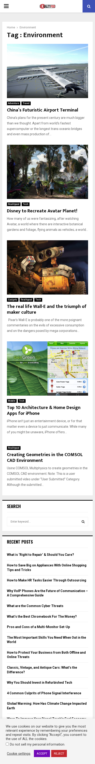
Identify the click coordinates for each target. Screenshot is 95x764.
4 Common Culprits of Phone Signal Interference (44, 693)
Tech (25, 204)
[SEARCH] (83, 521)
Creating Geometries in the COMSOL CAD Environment (45, 457)
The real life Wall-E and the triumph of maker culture (46, 309)
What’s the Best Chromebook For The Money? (42, 616)
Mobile (11, 401)
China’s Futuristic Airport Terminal (42, 110)
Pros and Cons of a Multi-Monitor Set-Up (38, 627)
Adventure (13, 103)
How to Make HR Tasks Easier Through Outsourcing (46, 580)
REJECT (59, 753)
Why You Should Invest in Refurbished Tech (39, 682)
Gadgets (12, 299)
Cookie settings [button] (18, 754)
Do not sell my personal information (37, 744)
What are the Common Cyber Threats (35, 606)
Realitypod (13, 204)
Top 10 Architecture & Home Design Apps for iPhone (43, 410)
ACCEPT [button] (42, 753)
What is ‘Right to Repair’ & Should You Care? (40, 554)
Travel (26, 103)
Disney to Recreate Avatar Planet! (42, 211)
